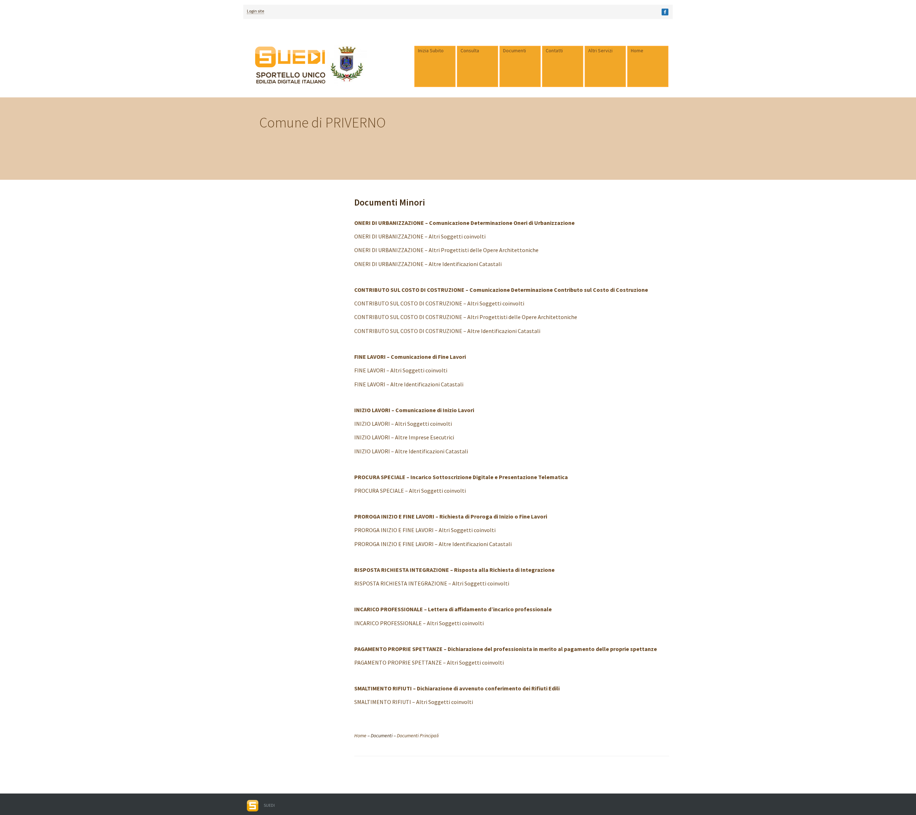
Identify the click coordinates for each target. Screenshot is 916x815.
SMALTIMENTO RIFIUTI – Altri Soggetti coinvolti (413, 701)
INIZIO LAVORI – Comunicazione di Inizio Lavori (414, 410)
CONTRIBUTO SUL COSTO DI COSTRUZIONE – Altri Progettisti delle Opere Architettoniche (465, 316)
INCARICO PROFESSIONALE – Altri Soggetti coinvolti (419, 623)
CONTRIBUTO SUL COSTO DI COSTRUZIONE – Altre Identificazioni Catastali (447, 330)
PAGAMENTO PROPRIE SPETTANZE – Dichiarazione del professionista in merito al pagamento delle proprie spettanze (505, 648)
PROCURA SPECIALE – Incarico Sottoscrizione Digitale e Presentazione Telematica (461, 477)
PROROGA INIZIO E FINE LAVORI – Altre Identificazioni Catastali (433, 544)
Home (360, 735)
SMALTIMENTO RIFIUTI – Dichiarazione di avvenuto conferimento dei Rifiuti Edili (457, 688)
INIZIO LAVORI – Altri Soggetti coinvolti (403, 423)
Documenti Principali (418, 735)
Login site (255, 11)
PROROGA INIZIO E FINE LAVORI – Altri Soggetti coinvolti (425, 530)
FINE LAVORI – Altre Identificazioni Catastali (408, 384)
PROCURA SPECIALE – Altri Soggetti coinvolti (410, 490)
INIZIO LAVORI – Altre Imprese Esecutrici (404, 437)
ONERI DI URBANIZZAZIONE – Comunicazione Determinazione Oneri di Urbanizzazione (464, 222)
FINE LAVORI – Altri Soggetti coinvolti (400, 370)
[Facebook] (665, 12)
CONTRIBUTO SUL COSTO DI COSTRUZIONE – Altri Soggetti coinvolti (439, 303)
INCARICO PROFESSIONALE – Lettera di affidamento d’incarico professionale (453, 609)
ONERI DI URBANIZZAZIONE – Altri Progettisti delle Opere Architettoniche (446, 250)
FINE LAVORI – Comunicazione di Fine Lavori (410, 356)
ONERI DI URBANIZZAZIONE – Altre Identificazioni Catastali (428, 263)
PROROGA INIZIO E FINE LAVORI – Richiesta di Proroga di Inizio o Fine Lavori (450, 516)
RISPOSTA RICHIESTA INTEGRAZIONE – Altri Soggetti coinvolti (431, 583)
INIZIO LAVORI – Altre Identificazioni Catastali (411, 451)
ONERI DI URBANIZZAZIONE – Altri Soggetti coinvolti (420, 236)
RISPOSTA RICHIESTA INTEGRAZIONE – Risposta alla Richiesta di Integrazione (454, 569)
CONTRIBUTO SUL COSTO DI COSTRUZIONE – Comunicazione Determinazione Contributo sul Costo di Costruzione (501, 289)
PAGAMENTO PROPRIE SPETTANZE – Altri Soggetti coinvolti (429, 662)
